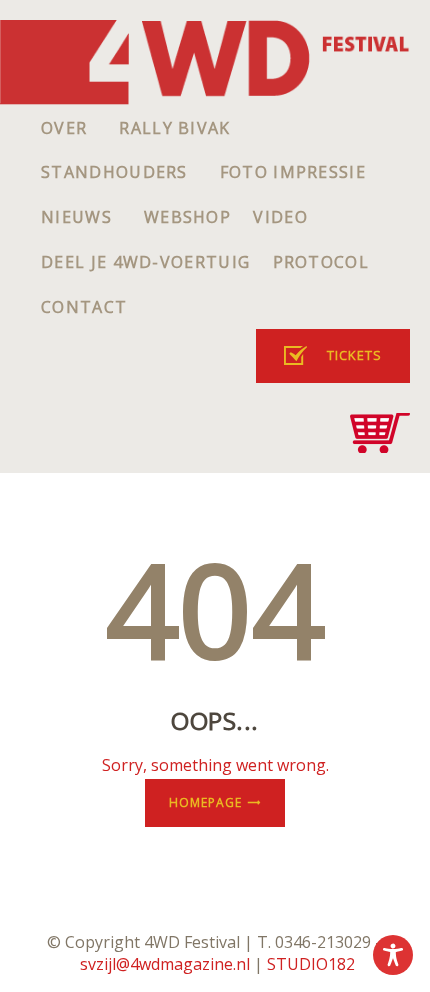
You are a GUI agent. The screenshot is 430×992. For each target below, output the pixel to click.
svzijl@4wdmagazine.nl (165, 964)
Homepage (205, 802)
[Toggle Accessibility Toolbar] (393, 955)
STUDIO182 (311, 964)
